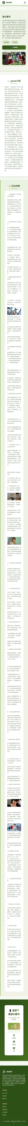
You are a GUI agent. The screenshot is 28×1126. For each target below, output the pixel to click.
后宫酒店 (4, 1115)
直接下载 (4, 1098)
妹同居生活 (4, 1109)
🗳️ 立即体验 (14, 47)
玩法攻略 (4, 1096)
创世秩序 (4, 1106)
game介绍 (4, 1093)
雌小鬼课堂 (4, 1112)
